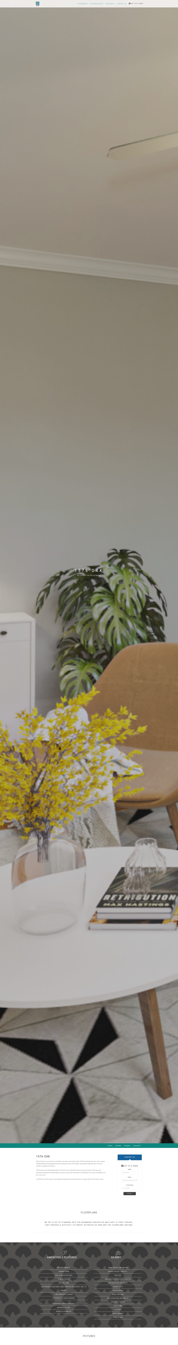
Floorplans (127, 1145)
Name (129, 1169)
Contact (129, 1193)
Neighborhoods (97, 3)
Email (130, 1177)
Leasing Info (136, 1145)
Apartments (83, 3)
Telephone (129, 1185)
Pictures (110, 1145)
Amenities (118, 1145)
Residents (110, 3)
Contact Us (122, 3)
